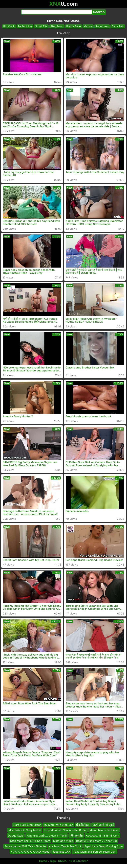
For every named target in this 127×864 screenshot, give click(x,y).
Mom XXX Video (63, 840)
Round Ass (102, 26)
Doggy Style (15, 835)
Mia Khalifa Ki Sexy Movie (24, 830)
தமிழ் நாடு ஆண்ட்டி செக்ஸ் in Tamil (46, 835)
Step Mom (56, 26)
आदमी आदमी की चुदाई (103, 824)
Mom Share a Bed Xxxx (104, 830)
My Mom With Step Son (58, 824)
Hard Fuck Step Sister (27, 824)
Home (43, 860)
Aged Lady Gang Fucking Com (104, 846)
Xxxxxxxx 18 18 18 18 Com (102, 835)
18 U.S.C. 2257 (78, 860)
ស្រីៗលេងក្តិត (76, 835)
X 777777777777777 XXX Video (30, 851)
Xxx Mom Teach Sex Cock (65, 846)
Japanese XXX (61, 851)
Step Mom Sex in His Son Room (30, 840)
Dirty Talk (118, 26)
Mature (88, 26)
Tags (52, 860)
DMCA (62, 860)
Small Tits (41, 26)
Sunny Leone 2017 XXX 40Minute (25, 846)
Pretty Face (73, 26)
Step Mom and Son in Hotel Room (65, 830)
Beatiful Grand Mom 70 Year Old (96, 840)
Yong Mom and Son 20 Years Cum (94, 851)
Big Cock (9, 26)
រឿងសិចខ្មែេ (82, 824)
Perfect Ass (25, 26)
